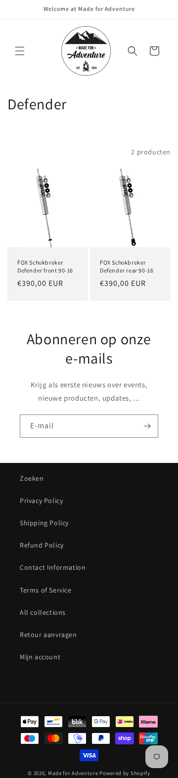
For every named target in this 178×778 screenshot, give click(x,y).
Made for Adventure (73, 773)
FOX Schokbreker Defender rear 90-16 (126, 266)
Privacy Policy (41, 500)
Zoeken (32, 478)
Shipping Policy (44, 522)
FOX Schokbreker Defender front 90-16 (45, 266)
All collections (43, 612)
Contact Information (53, 567)
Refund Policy (42, 545)
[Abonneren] (147, 426)
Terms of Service (46, 590)
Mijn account (40, 656)
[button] (20, 51)
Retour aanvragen (48, 634)
